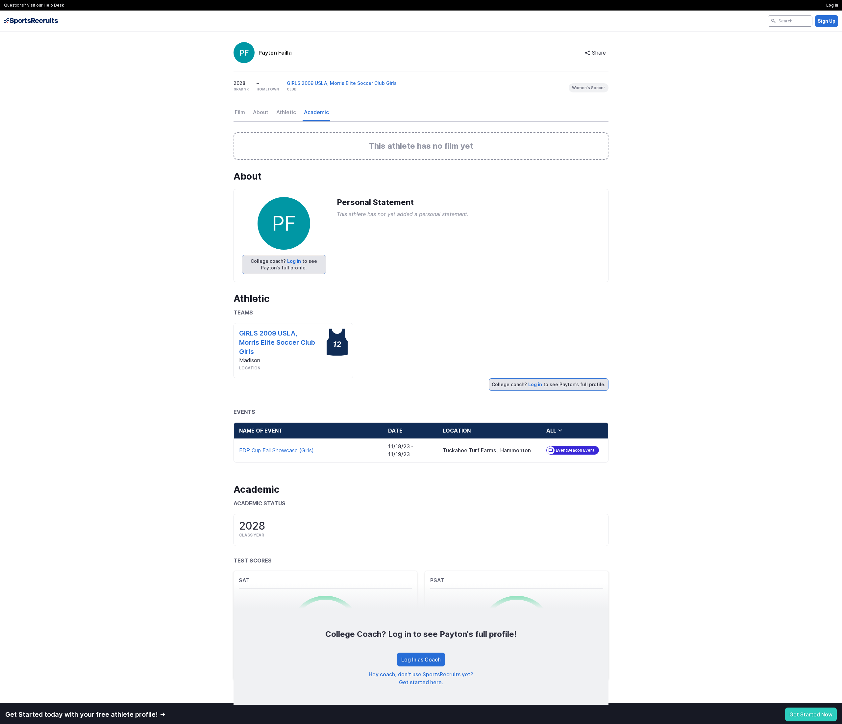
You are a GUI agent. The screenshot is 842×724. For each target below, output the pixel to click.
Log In (832, 5)
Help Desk (54, 5)
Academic (316, 112)
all (551, 430)
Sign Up (826, 21)
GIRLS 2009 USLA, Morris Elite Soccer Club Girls (342, 83)
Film (240, 112)
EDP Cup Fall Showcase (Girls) (276, 450)
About (260, 112)
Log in (294, 261)
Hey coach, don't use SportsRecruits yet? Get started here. (421, 678)
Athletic (286, 112)
